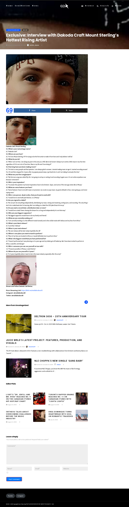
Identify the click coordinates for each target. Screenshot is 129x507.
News (35, 6)
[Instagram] (117, 504)
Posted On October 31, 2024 (44, 364)
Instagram (20, 496)
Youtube (10, 496)
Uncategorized (13, 30)
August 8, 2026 (12, 404)
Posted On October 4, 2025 (44, 320)
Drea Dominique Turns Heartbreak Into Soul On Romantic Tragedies (61, 414)
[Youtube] (120, 504)
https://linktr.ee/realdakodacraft (32, 290)
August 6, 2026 (12, 422)
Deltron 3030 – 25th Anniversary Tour (60, 316)
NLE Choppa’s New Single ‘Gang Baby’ (58, 361)
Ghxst (59, 364)
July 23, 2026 (54, 420)
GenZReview (22, 6)
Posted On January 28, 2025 (16, 347)
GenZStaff (60, 320)
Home (9, 6)
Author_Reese (34, 45)
